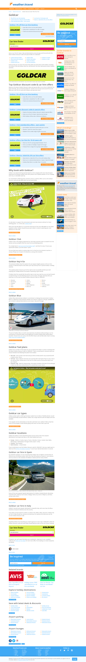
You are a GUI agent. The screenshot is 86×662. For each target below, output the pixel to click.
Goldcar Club (14, 60)
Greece (46, 651)
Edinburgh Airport (31, 622)
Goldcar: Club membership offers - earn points (27, 125)
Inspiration (31, 9)
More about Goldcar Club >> (15, 255)
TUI (27, 605)
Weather (11, 9)
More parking (12, 625)
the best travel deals (68, 185)
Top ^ (23, 643)
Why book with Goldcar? (17, 59)
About (16, 650)
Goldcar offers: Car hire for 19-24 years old (26, 140)
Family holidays (15, 595)
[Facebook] (10, 640)
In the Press (22, 656)
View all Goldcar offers (50, 36)
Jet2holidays (29, 607)
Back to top (12, 545)
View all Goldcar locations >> (15, 518)
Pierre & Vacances (46, 607)
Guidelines (24, 652)
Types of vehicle (30, 60)
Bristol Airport (14, 622)
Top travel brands (15, 607)
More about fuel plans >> (14, 406)
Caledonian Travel (46, 609)
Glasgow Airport (46, 621)
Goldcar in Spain (46, 57)
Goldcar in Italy (46, 59)
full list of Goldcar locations (23, 448)
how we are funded (69, 14)
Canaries (47, 650)
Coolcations (45, 594)
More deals (11, 613)
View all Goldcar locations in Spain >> (17, 499)
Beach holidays (14, 592)
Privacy (16, 652)
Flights (39, 651)
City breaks (14, 594)
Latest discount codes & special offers (20, 19)
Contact (16, 651)
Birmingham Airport (31, 621)
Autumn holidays (30, 595)
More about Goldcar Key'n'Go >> (16, 289)
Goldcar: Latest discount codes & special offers (27, 110)
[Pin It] (10, 328)
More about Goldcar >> (14, 232)
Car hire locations (30, 62)
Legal (16, 654)
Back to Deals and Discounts (14, 643)
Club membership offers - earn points (20, 21)
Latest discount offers (16, 57)
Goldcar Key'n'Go (15, 62)
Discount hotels (15, 610)
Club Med (44, 610)
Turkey (46, 654)
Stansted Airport (15, 621)
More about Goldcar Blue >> (15, 340)
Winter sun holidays (31, 597)
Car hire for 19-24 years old (41, 18)
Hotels (39, 652)
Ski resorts (44, 597)
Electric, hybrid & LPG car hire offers (43, 19)
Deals (24, 9)
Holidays (40, 650)
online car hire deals (20, 540)
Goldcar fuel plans (31, 59)
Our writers (24, 651)
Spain (46, 652)
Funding (23, 654)
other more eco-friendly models (17, 337)
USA (46, 655)
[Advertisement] (56, 3)
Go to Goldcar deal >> (47, 34)
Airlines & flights (15, 609)
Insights (37, 9)
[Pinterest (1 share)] (17, 640)
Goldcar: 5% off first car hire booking (24, 25)
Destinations (18, 9)
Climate (39, 655)
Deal (15, 35)
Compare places (46, 595)
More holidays (12, 599)
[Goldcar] (66, 28)
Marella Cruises (30, 610)
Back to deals (12, 235)
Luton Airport (29, 619)
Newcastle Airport (46, 622)
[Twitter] (13, 640)
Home (10, 11)
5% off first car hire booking (18, 18)
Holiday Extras (45, 605)
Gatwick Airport (46, 619)
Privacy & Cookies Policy (23, 659)
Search (42, 9)
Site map (16, 655)
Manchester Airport (16, 619)
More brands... (61, 123)
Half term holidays (15, 597)
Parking (39, 654)
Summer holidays (30, 594)
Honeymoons (45, 592)
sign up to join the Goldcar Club (27, 246)
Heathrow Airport (30, 634)
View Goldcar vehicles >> (14, 426)
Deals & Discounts (17, 11)
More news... (60, 231)
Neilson (28, 609)
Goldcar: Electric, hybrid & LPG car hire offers (27, 155)
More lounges (12, 636)
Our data (24, 650)
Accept (74, 659)
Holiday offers (14, 605)
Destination (12, 44)
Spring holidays (30, 592)
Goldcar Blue (29, 57)
